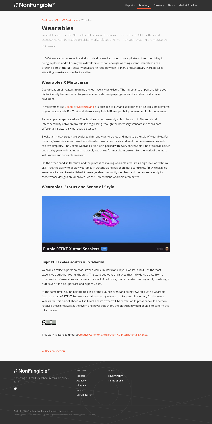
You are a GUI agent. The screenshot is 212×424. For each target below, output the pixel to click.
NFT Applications (70, 20)
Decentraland (85, 107)
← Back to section (53, 351)
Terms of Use (115, 380)
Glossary (159, 5)
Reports (130, 5)
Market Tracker (188, 5)
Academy (144, 5)
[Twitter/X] (15, 389)
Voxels (69, 107)
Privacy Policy (115, 375)
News (171, 5)
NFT (56, 20)
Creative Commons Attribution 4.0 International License (112, 334)
